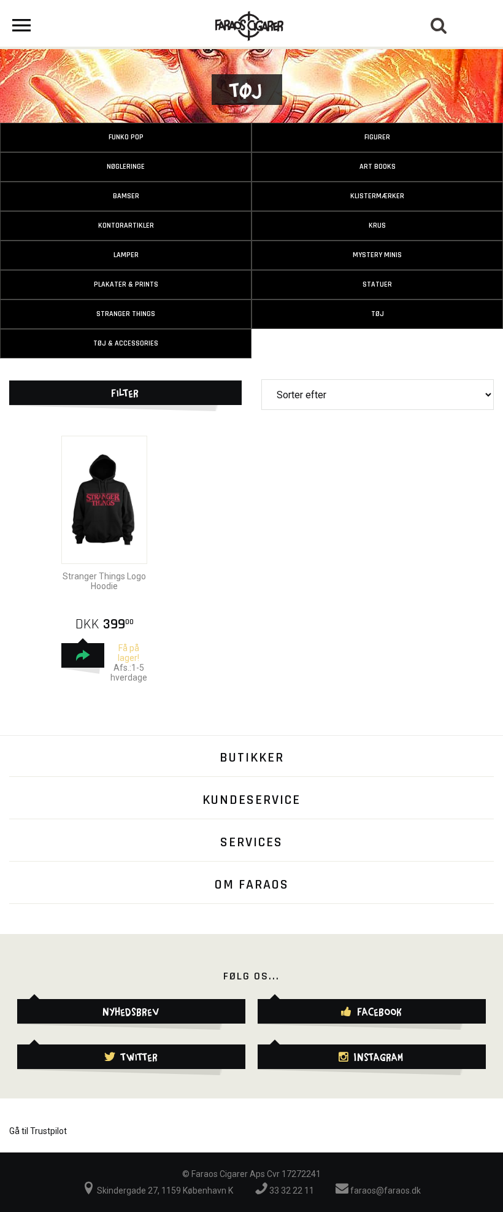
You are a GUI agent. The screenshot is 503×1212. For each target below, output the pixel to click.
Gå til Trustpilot (38, 1131)
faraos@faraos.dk (384, 1190)
